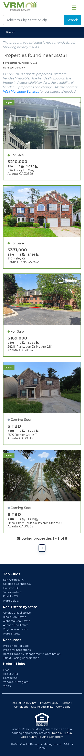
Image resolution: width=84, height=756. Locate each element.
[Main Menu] (74, 7)
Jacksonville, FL (13, 592)
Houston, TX (11, 588)
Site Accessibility (42, 706)
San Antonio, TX (13, 579)
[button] (11, 32)
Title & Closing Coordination (21, 657)
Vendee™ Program (16, 681)
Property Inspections (17, 649)
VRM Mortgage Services (21, 91)
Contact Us (10, 677)
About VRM (10, 673)
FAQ (6, 669)
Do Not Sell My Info (24, 702)
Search (72, 20)
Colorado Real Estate (17, 612)
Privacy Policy (49, 702)
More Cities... (11, 600)
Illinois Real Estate (14, 616)
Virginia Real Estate (15, 629)
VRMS (7, 686)
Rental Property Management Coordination (32, 653)
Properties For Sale (16, 645)
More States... (12, 633)
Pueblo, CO (10, 596)
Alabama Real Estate (16, 621)
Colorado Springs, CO (17, 583)
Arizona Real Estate (16, 625)
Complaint (63, 706)
